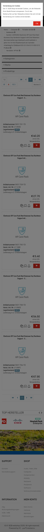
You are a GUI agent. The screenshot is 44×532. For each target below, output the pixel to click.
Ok (37, 23)
